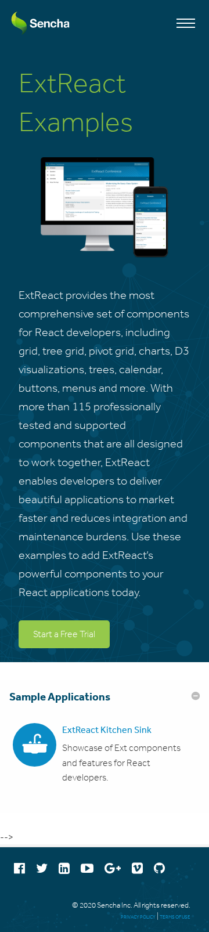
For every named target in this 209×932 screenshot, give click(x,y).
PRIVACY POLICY (138, 917)
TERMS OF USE (175, 917)
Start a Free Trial (64, 634)
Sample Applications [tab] (59, 696)
